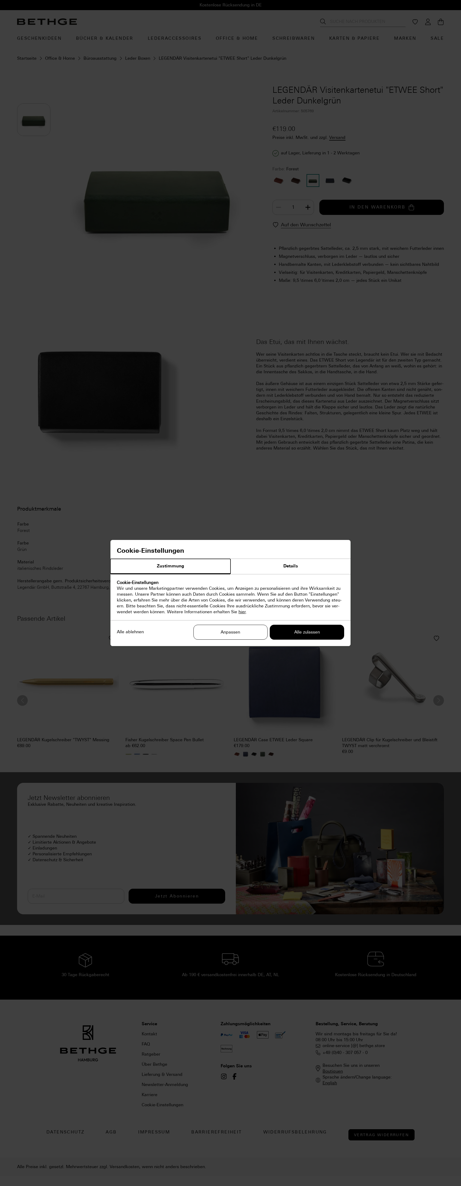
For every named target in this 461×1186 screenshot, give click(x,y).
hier (242, 611)
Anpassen (230, 632)
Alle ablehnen (130, 631)
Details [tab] (290, 565)
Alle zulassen (307, 632)
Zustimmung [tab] (170, 565)
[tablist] (230, 566)
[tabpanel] (230, 597)
